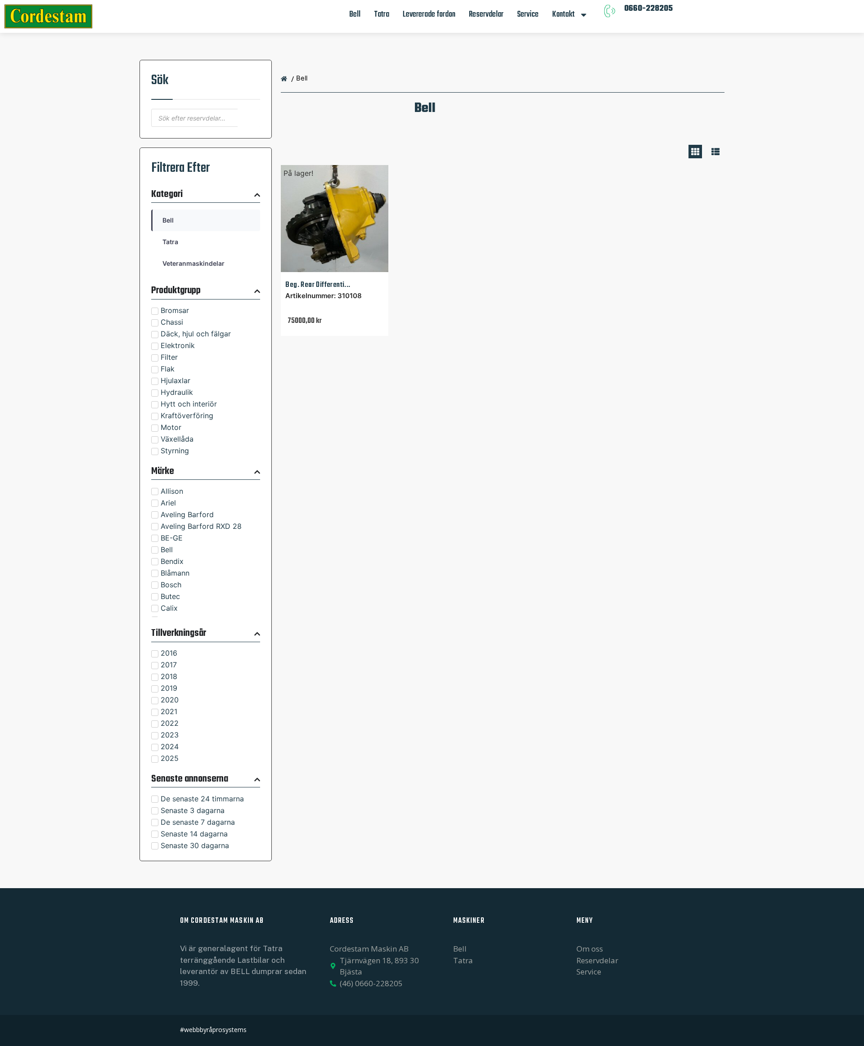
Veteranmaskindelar (193, 263)
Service (528, 14)
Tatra (381, 14)
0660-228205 (648, 8)
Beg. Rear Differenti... (317, 285)
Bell (354, 14)
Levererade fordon (429, 14)
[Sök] (249, 118)
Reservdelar (486, 14)
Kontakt (563, 14)
